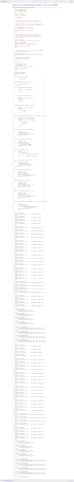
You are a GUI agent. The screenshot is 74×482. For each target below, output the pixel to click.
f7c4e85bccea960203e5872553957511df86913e (31, 4)
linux (20, 4)
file (33, 7)
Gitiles (6, 480)
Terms (12, 480)
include (44, 4)
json (72, 480)
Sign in (72, 1)
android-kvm (15, 4)
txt (69, 480)
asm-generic (50, 4)
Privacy (9, 480)
